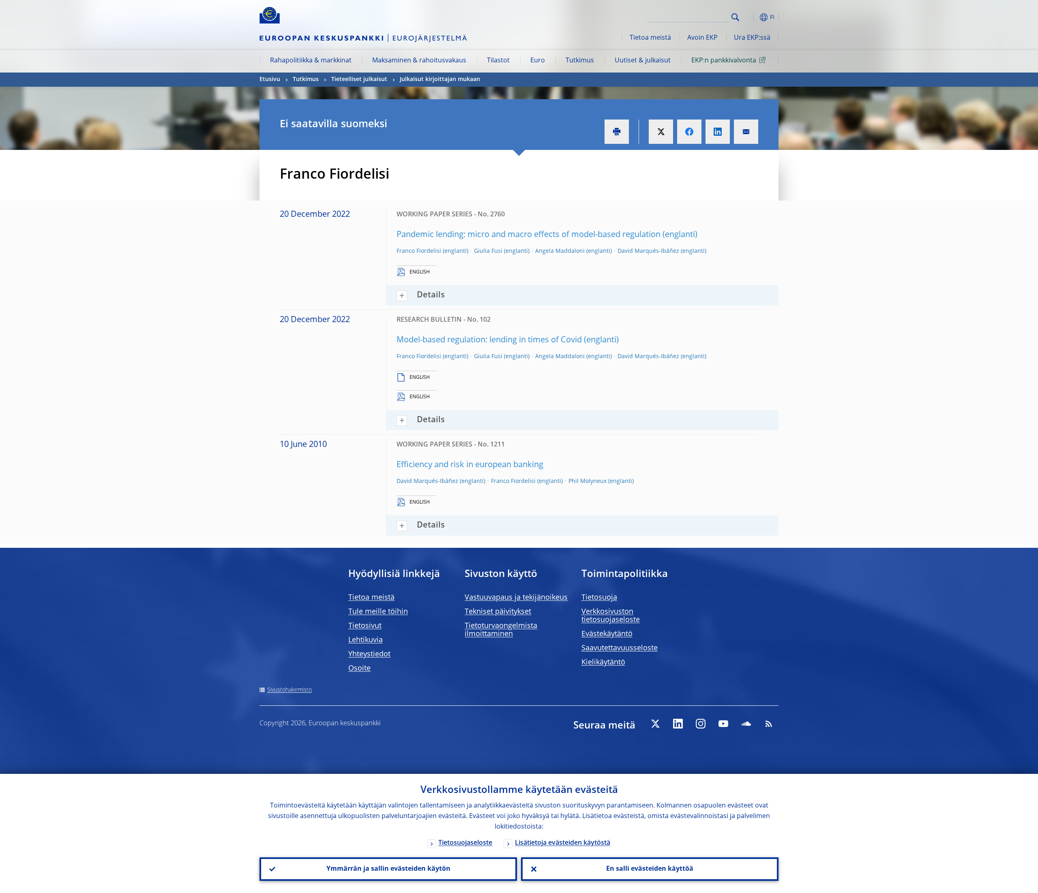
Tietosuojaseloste (465, 843)
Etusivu (270, 79)
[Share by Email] (746, 132)
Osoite (359, 668)
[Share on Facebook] (689, 132)
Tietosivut (365, 626)
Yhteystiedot (369, 654)
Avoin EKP (702, 38)
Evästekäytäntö (607, 634)
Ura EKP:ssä (752, 38)
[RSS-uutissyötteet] (768, 723)
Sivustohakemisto (289, 690)
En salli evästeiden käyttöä (649, 869)
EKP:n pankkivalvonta (723, 61)
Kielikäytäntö (603, 662)
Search (735, 17)
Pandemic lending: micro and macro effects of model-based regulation (529, 235)
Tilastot (498, 61)
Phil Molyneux (587, 481)
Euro (537, 61)
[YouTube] (723, 723)
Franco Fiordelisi (419, 251)
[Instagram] (700, 723)
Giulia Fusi (488, 251)
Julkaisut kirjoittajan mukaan (440, 79)
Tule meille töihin (378, 611)
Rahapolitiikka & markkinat (311, 61)
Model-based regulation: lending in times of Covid (489, 340)
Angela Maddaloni (560, 251)
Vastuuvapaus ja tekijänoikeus (516, 597)
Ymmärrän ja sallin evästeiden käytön (388, 869)
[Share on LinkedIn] (718, 132)
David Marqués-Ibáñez (648, 251)
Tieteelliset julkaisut (359, 79)
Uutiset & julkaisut (643, 61)
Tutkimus (580, 61)
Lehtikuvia (365, 640)
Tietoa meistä (650, 38)
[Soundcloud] (746, 723)
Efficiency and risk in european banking (470, 465)
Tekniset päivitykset (498, 611)
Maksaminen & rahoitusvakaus (419, 61)
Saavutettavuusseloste (619, 648)
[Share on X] (661, 132)
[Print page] (617, 132)
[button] (750, 17)
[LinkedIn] (678, 723)
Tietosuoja (599, 597)
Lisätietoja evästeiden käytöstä (562, 843)
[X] (655, 723)
